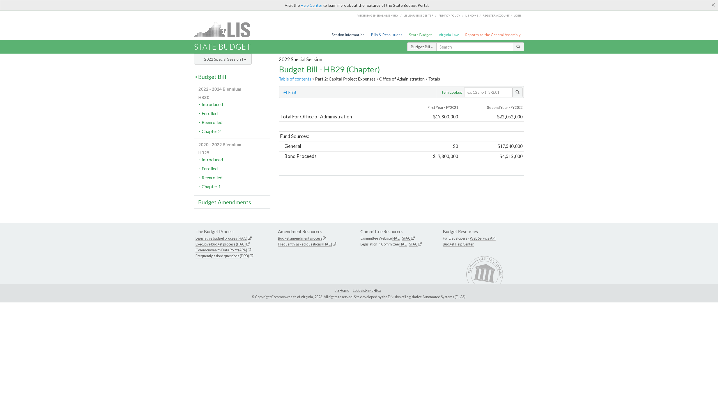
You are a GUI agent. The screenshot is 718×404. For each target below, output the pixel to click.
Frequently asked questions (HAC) (305, 244)
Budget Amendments (224, 202)
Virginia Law (449, 35)
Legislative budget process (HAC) (221, 238)
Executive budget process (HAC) (220, 244)
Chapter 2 (211, 131)
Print (291, 92)
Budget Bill (421, 46)
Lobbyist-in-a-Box (367, 290)
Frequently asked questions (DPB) (222, 256)
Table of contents (295, 78)
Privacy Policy (449, 15)
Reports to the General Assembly (493, 35)
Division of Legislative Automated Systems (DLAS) (427, 297)
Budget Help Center (458, 244)
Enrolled (210, 113)
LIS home (471, 15)
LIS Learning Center (418, 15)
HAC (396, 238)
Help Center (311, 5)
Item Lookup (451, 92)
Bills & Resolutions (386, 35)
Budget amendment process (300, 238)
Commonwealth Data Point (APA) (221, 250)
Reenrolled (212, 122)
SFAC (406, 238)
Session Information (348, 35)
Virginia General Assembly (377, 15)
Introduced (212, 104)
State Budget (420, 35)
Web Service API (483, 238)
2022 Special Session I (224, 59)
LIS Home (342, 290)
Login (518, 15)
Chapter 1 (211, 186)
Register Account (496, 15)
